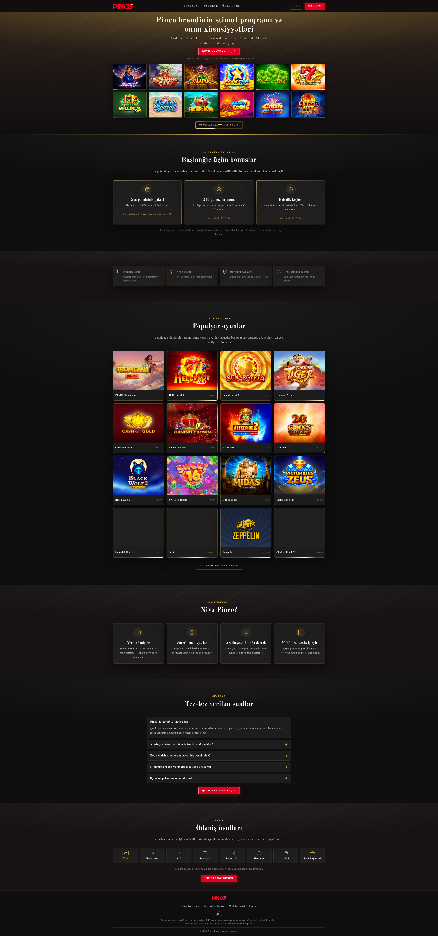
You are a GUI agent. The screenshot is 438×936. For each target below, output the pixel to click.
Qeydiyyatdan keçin (219, 51)
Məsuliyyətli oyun (190, 906)
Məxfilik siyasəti (237, 906)
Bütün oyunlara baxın (219, 565)
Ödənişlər (230, 6)
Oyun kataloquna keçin (219, 125)
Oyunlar (211, 6)
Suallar (252, 906)
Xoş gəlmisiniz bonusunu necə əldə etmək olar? (180, 755)
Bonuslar (191, 6)
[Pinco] (123, 6)
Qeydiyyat (314, 6)
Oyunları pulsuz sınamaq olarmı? (171, 778)
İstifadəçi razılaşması (214, 906)
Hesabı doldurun (219, 878)
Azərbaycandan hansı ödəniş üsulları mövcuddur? (181, 744)
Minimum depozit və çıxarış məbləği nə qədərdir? (181, 767)
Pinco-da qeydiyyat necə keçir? (170, 721)
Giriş (296, 6)
